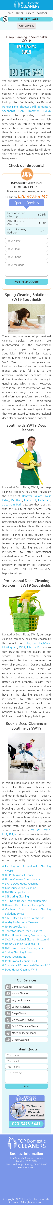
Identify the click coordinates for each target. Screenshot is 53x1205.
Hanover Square (32, 495)
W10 (37, 647)
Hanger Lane (10, 106)
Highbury (44, 642)
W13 (22, 647)
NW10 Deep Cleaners (18, 892)
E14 (29, 647)
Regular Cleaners (21, 1000)
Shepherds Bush (13, 110)
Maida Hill (30, 500)
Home (9, 13)
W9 (39, 829)
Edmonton (44, 106)
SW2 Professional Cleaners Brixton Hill (27, 939)
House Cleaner (20, 993)
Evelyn (47, 110)
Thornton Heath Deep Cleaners (23, 930)
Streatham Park (11, 504)
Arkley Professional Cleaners (21, 922)
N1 (16, 834)
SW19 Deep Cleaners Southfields (24, 917)
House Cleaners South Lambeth (23, 879)
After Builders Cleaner (24, 1033)
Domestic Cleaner (22, 986)
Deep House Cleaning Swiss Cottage (26, 935)
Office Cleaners (20, 1039)
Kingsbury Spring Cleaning (20, 887)
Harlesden (44, 500)
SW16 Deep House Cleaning (21, 883)
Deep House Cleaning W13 (21, 969)
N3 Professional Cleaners (19, 874)
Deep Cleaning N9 (15, 956)
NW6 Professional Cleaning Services (26, 947)
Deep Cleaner (19, 1013)
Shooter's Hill (28, 106)
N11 (4, 834)
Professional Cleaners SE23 (21, 960)
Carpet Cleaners (21, 1006)
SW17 (46, 829)
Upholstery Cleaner (23, 1019)
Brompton (34, 110)
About (30, 13)
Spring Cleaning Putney (19, 952)
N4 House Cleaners (16, 926)
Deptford (16, 500)
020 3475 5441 (28, 19)
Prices (19, 13)
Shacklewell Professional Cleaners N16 (27, 965)
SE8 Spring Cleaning (17, 896)
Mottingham (9, 647)
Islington (31, 642)
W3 (33, 829)
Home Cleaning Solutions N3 (22, 943)
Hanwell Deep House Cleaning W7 (25, 905)
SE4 (11, 834)
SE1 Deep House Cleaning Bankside (26, 900)
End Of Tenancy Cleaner (25, 1026)
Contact (42, 13)
